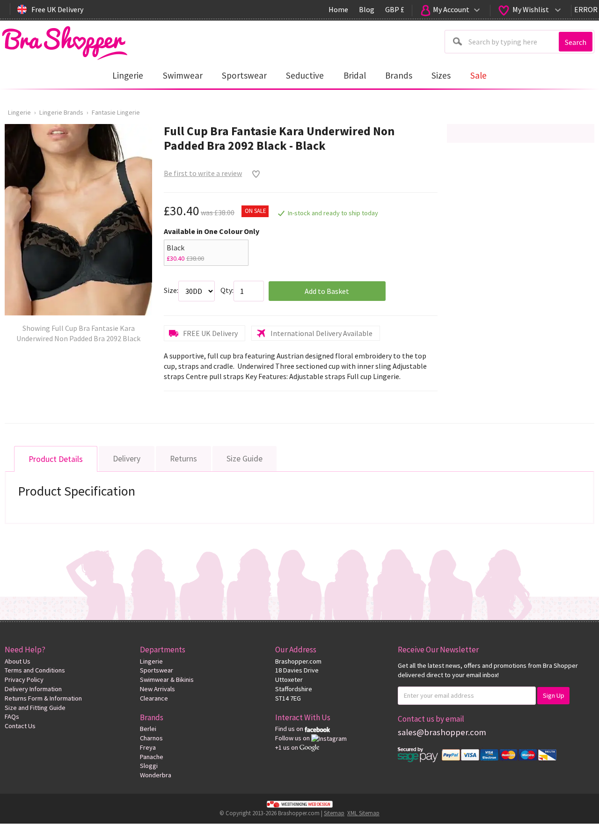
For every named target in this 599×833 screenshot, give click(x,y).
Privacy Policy (24, 679)
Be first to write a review (203, 173)
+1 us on (287, 747)
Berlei (148, 728)
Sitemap (334, 813)
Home (338, 9)
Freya (148, 747)
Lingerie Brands (61, 112)
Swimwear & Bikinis (167, 679)
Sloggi (149, 765)
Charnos (151, 738)
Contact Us (20, 726)
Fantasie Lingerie (116, 112)
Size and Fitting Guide (35, 707)
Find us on (290, 728)
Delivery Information (33, 689)
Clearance (154, 698)
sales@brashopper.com (442, 732)
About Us (17, 661)
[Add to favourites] (254, 174)
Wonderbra (155, 775)
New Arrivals (157, 689)
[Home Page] (64, 40)
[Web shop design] (299, 804)
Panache (151, 757)
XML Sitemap (363, 813)
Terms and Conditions (35, 670)
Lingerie (19, 112)
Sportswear (156, 670)
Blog (366, 9)
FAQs (12, 716)
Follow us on (293, 738)
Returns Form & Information (43, 698)
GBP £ (394, 9)
